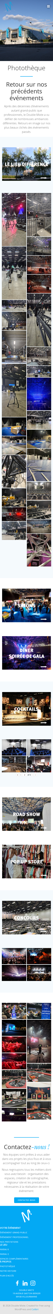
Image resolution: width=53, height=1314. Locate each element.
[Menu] (48, 6)
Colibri (35, 1309)
